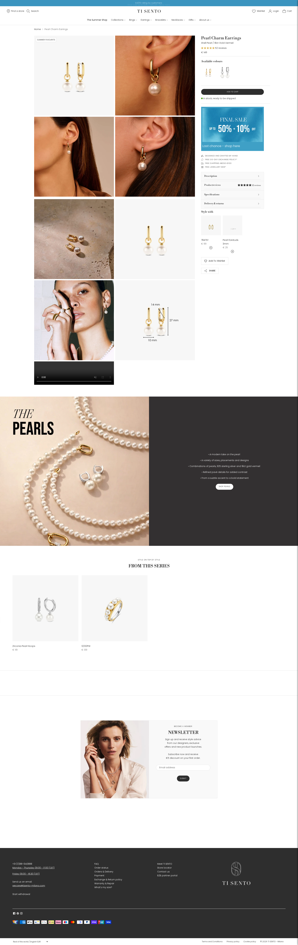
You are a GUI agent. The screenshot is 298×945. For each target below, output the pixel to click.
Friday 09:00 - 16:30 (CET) (26, 873)
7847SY (204, 240)
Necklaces (177, 19)
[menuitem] (213, 941)
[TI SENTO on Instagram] (21, 913)
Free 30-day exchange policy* (221, 159)
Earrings (145, 19)
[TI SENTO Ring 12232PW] (114, 608)
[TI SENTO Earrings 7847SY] (211, 225)
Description (210, 176)
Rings (132, 19)
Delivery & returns (214, 203)
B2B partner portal (167, 875)
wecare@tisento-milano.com (28, 885)
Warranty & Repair (104, 883)
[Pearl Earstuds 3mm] (232, 225)
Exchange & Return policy (108, 879)
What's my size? (103, 887)
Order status (101, 867)
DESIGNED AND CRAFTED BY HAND (221, 156)
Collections (117, 19)
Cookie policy (250, 941)
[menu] (30, 941)
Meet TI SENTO (164, 863)
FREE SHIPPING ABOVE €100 (218, 163)
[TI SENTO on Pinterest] (18, 913)
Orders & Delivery (103, 871)
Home (37, 29)
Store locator (164, 867)
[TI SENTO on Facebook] (14, 913)
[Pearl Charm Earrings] (208, 72)
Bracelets (160, 19)
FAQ (96, 863)
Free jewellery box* (215, 167)
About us (204, 19)
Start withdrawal (21, 894)
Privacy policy (233, 941)
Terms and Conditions (212, 941)
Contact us (163, 871)
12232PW (85, 646)
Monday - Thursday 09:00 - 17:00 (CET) (33, 867)
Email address (165, 762)
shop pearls (224, 486)
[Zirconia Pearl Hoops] (45, 608)
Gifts (191, 19)
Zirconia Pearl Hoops (23, 646)
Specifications (211, 194)
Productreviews (232, 185)
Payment (99, 875)
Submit (183, 778)
